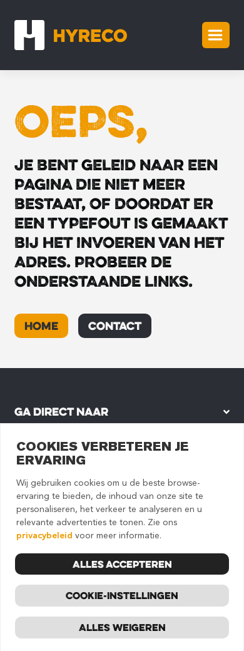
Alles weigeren (122, 627)
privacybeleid (44, 535)
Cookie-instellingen (122, 595)
